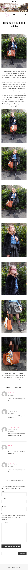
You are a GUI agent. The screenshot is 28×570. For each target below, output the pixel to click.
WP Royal (18, 567)
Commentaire (4, 522)
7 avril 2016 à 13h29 (12, 393)
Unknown (11, 392)
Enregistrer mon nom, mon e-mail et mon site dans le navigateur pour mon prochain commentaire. (13, 517)
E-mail (3, 498)
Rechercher (22, 553)
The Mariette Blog (14, 427)
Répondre (11, 395)
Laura (10, 410)
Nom (3, 491)
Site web (3, 506)
